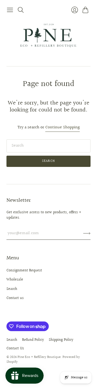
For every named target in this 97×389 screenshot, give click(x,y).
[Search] (21, 10)
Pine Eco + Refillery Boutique (39, 357)
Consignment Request (24, 271)
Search (48, 161)
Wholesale (14, 280)
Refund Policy (33, 340)
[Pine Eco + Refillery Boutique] (48, 41)
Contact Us (15, 348)
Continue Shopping (62, 128)
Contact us (15, 298)
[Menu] (10, 10)
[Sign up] (87, 233)
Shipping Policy (61, 340)
